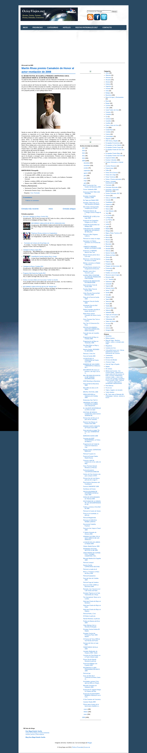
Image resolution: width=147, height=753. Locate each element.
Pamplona (108, 264)
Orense (108, 257)
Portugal (108, 270)
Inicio (51, 209)
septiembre (87, 170)
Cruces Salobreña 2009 (90, 189)
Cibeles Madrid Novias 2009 (91, 546)
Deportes (108, 138)
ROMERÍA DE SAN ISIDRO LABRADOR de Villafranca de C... (91, 366)
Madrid (108, 228)
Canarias (108, 112)
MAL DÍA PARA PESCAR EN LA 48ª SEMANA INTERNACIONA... (91, 377)
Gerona (108, 195)
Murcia (108, 237)
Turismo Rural (110, 308)
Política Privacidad (77, 747)
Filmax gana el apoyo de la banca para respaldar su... (91, 705)
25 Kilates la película (89, 616)
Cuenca (108, 134)
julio (85, 175)
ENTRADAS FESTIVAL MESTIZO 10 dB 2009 (90, 549)
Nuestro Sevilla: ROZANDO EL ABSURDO (91, 350)
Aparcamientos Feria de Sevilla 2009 (90, 285)
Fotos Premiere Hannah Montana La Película (90, 466)
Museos (108, 239)
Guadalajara (109, 202)
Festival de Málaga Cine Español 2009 (90, 664)
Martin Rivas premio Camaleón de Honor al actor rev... (92, 315)
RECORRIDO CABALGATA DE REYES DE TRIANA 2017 (39, 286)
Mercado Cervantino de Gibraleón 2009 (90, 686)
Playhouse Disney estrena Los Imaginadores (44, 233)
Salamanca (109, 281)
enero (85, 714)
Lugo (107, 226)
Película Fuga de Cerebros (91, 582)
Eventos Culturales (111, 160)
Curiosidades (109, 136)
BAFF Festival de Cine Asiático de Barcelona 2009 (92, 186)
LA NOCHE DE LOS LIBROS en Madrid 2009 (91, 543)
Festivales (37, 193)
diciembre (87, 163)
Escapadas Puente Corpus (113, 147)
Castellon (108, 121)
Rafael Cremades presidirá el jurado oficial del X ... (91, 310)
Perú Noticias (109, 385)
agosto (86, 173)
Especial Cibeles (110, 158)
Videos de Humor (111, 321)
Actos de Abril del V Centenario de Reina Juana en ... (91, 677)
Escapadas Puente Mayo (113, 153)
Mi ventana (109, 369)
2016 (83, 150)
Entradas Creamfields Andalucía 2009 (89, 196)
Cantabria (108, 114)
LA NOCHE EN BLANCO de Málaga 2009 (91, 225)
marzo (86, 709)
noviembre (87, 165)
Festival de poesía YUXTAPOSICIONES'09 (91, 470)
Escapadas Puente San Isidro (114, 155)
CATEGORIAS (52, 27)
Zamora (108, 328)
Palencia (108, 261)
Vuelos (108, 325)
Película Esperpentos (89, 576)
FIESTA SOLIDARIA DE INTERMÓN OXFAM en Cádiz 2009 (90, 493)
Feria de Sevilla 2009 (89, 356)
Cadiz (107, 107)
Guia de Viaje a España (112, 364)
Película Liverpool (88, 562)
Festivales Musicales (112, 187)
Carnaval (108, 119)
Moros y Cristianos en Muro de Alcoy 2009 (91, 572)
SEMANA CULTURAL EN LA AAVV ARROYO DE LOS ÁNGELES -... (91, 538)
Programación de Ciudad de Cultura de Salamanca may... (91, 445)
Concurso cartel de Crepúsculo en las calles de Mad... (92, 462)
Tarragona (108, 297)
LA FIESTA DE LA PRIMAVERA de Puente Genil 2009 (91, 360)
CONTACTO (107, 27)
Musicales (109, 244)
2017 (83, 148)
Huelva (108, 206)
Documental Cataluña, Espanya (89, 525)
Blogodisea (109, 346)
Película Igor (86, 673)
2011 (83, 155)
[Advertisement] (38, 47)
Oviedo (108, 259)
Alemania (108, 77)
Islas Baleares (110, 211)
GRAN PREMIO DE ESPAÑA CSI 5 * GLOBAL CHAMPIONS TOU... (91, 554)
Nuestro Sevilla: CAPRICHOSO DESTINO (91, 565)
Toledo (107, 306)
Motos (107, 235)
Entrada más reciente (30, 209)
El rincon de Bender (111, 360)
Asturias (108, 88)
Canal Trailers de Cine (112, 110)
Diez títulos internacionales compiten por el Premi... (91, 207)
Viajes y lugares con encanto (114, 390)
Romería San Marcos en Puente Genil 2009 (90, 422)
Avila (107, 90)
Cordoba (108, 132)
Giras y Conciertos (111, 197)
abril (85, 183)
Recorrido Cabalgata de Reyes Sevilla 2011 (35, 216)
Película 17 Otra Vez (89, 353)
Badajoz (108, 93)
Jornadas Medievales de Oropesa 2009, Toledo (90, 652)
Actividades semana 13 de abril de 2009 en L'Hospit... (91, 682)
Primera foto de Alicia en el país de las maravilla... (91, 418)
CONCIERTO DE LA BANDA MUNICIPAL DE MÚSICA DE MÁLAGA (91, 230)
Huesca (108, 209)
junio (85, 178)
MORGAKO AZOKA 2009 (90, 436)
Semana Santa (110, 288)
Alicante (108, 79)
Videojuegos (109, 319)
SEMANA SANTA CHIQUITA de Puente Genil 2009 (91, 427)
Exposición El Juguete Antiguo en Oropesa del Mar (92, 690)
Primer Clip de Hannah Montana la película (89, 660)
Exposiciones (109, 168)
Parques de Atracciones (112, 266)
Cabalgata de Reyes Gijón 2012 (32, 250)
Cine (31, 193)
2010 (83, 158)
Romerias (108, 277)
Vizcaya (108, 323)
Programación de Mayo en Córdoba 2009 (90, 338)
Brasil (107, 101)
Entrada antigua (69, 209)
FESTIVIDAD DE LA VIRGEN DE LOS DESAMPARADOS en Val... (92, 503)
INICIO (25, 27)
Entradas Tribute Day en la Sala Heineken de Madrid (91, 203)
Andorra (108, 84)
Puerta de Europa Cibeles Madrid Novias (90, 457)
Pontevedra (109, 268)
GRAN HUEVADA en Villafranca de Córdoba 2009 (90, 396)
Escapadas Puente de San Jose (115, 149)
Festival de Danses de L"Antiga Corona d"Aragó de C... (92, 212)
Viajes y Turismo (110, 317)
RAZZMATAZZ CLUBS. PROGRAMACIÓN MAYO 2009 (91, 669)
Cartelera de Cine (111, 348)
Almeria (108, 82)
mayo (85, 180)
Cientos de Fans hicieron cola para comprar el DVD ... (91, 475)
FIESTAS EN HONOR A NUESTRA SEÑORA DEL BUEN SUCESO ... (91, 329)
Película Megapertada (89, 517)
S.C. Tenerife (109, 279)
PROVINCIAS (37, 27)
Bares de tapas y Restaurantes (115, 97)
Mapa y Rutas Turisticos (113, 233)
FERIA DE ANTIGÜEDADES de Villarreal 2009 (91, 498)
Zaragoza (108, 330)
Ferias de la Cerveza (112, 172)
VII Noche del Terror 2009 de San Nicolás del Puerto (91, 639)
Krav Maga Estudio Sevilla (34, 731)
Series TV (108, 290)
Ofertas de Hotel (110, 255)
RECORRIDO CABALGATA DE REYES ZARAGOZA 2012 (48, 223)
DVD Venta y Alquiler (112, 141)
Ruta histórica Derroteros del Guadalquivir (91, 483)
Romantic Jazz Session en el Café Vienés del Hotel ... (91, 589)
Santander (109, 284)
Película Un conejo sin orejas (91, 238)
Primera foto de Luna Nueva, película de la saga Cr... (91, 479)
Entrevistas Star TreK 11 (90, 400)
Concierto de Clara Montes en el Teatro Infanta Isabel (91, 656)
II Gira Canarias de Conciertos (92, 699)
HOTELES (67, 27)
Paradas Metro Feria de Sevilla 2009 (90, 289)
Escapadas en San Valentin (114, 145)
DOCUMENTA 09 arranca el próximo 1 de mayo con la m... (91, 371)
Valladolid (108, 312)
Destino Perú (109, 357)
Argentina (108, 86)
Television (108, 301)
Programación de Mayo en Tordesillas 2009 (90, 342)
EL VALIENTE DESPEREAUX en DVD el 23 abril (92, 409)
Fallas (107, 170)
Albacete (108, 75)
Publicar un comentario (32, 200)
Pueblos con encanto (112, 273)
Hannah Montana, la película (91, 618)
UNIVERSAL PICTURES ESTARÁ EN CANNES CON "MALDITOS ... (90, 404)
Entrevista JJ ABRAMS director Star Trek (90, 251)
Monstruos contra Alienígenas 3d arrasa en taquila (91, 259)
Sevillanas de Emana (89, 489)
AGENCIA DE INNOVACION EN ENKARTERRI (91, 281)
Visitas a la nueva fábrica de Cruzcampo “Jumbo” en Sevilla (40, 280)
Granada (108, 200)
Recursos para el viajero (113, 275)
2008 (83, 717)
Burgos (108, 103)
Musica (108, 242)
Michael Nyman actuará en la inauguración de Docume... (91, 267)
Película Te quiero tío (89, 454)
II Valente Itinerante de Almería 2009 (89, 533)
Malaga (108, 231)
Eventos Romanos (111, 166)
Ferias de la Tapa (111, 175)
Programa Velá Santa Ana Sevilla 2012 (34, 273)
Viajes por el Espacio (112, 314)
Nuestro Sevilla (110, 253)
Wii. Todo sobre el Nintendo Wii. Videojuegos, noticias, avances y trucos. (115, 396)
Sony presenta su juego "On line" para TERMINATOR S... (91, 432)
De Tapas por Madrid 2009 (90, 200)
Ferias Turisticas (110, 177)
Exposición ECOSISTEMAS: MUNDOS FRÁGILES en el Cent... (91, 695)
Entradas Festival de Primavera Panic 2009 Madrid (90, 635)
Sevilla (108, 292)
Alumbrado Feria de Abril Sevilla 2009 (90, 306)
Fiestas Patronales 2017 (113, 193)
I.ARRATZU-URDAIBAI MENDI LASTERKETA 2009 (92, 247)
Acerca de (87, 747)
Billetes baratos (110, 338)
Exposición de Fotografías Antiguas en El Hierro (90, 221)
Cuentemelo (109, 355)
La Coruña (109, 215)
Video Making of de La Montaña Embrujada (89, 626)
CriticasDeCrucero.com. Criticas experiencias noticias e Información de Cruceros (115, 351)
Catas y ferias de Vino (112, 125)
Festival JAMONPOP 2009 (91, 486)
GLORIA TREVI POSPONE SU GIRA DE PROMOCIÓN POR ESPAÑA (92, 277)
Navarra (108, 246)
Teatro (107, 299)
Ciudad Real (109, 129)
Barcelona (108, 95)
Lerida (107, 224)
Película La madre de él (90, 569)
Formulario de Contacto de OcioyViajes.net (36, 243)
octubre (86, 168)
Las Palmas (109, 220)
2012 (83, 153)
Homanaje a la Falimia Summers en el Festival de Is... (91, 242)
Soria (107, 295)
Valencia (108, 310)
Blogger (90, 743)
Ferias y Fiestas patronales (113, 179)
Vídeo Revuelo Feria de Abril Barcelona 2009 (91, 294)
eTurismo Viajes (110, 362)
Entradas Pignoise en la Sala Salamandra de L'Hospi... (91, 593)
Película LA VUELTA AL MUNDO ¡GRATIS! (90, 520)
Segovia (108, 286)
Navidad (108, 248)
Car (107, 116)
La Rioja (108, 217)
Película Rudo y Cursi (89, 613)
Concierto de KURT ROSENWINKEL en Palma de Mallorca (91, 440)
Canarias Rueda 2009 (89, 702)
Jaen (107, 213)
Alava (107, 73)
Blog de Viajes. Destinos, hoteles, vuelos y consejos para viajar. (115, 342)
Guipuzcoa (109, 204)
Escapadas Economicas (113, 143)
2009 (83, 160)
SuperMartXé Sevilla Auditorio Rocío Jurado (44, 256)
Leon (107, 222)
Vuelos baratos (110, 392)
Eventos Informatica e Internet (114, 162)
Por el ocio (109, 388)
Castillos (108, 123)
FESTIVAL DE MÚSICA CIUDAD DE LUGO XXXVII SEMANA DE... (92, 414)
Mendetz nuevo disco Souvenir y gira (89, 272)
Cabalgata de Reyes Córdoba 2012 (33, 266)
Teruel (107, 303)
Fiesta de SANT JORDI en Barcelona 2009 (91, 585)
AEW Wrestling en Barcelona (91, 381)
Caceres (108, 105)
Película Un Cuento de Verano (92, 511)
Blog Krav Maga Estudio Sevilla (35, 737)
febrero (86, 711)
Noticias (108, 250)
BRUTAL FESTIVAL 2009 (90, 392)
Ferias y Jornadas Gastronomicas (111, 182)
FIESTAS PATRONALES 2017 (86, 27)
